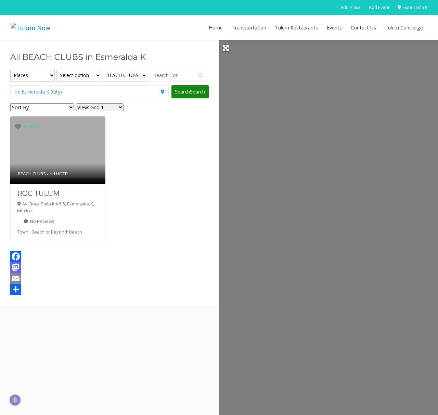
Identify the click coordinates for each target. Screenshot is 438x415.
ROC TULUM (38, 193)
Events (334, 27)
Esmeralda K (414, 7)
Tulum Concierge (404, 27)
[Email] (109, 278)
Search (190, 91)
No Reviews (41, 221)
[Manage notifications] (15, 399)
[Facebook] (109, 256)
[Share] (109, 289)
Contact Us (363, 27)
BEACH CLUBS (32, 174)
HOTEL (62, 174)
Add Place (350, 7)
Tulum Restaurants (296, 27)
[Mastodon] (109, 267)
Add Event (379, 7)
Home (216, 27)
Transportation (249, 27)
